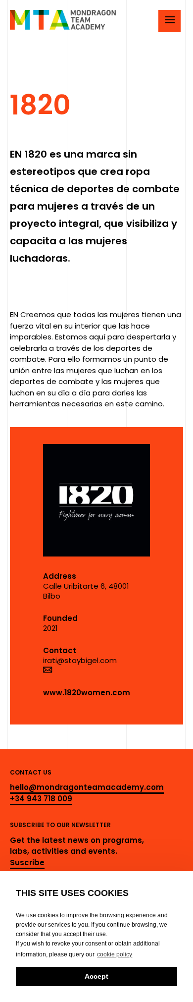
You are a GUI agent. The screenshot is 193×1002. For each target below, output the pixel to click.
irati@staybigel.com (80, 660)
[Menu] (169, 21)
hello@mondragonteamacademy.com (87, 787)
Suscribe (27, 862)
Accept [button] (96, 976)
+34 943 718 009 (41, 798)
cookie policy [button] (114, 954)
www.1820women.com (86, 692)
